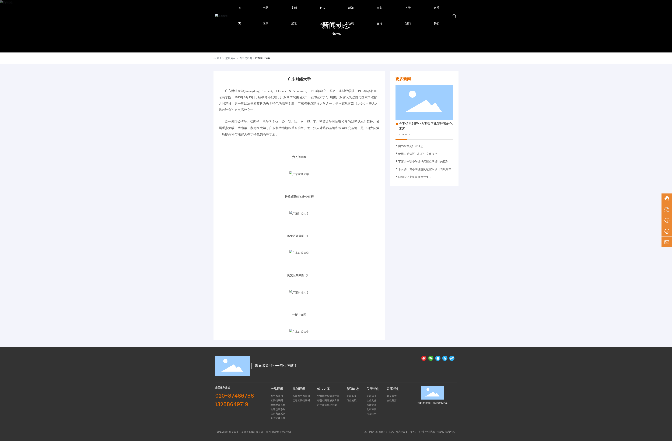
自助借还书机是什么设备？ (415, 176)
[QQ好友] (437, 358)
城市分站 (450, 432)
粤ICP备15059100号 (376, 432)
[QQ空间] (444, 358)
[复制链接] (451, 358)
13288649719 (231, 404)
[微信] (430, 358)
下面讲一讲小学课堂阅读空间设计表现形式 (424, 169)
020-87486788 (234, 396)
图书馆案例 (246, 58)
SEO (391, 432)
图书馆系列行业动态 (410, 146)
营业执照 (430, 432)
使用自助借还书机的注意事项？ (417, 153)
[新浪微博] (423, 358)
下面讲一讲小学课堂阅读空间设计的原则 (423, 161)
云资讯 (440, 432)
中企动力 (413, 432)
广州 (421, 432)
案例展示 (230, 58)
